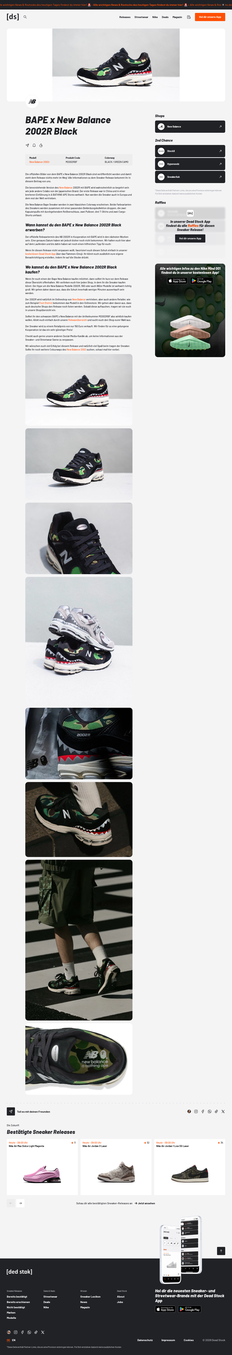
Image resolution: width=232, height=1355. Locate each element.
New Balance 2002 (76, 349)
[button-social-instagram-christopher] (189, 1111)
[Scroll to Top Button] (221, 1251)
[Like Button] (41, 145)
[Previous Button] (11, 1203)
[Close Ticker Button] (223, 5)
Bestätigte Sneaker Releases (41, 1131)
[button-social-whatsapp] (210, 1111)
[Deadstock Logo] (13, 17)
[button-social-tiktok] (216, 1111)
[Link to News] (25, 17)
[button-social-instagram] (196, 1111)
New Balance (66, 187)
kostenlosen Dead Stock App (40, 253)
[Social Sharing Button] (11, 1111)
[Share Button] (27, 145)
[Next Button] (20, 1203)
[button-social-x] (223, 1111)
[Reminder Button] (34, 145)
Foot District (45, 303)
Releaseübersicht (77, 320)
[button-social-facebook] (203, 1111)
